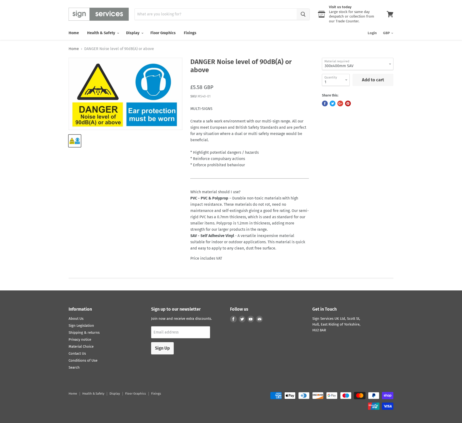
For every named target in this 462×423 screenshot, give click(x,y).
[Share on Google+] (340, 103)
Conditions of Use (83, 360)
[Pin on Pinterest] (348, 103)
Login (372, 33)
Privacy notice (80, 339)
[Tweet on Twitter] (332, 103)
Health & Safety (101, 33)
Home (74, 33)
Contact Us (77, 353)
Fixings (190, 33)
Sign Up (162, 348)
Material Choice (81, 346)
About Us (76, 318)
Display (133, 33)
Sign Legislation (81, 325)
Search (74, 367)
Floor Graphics (163, 33)
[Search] (303, 14)
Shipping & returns (84, 332)
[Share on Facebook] (325, 103)
